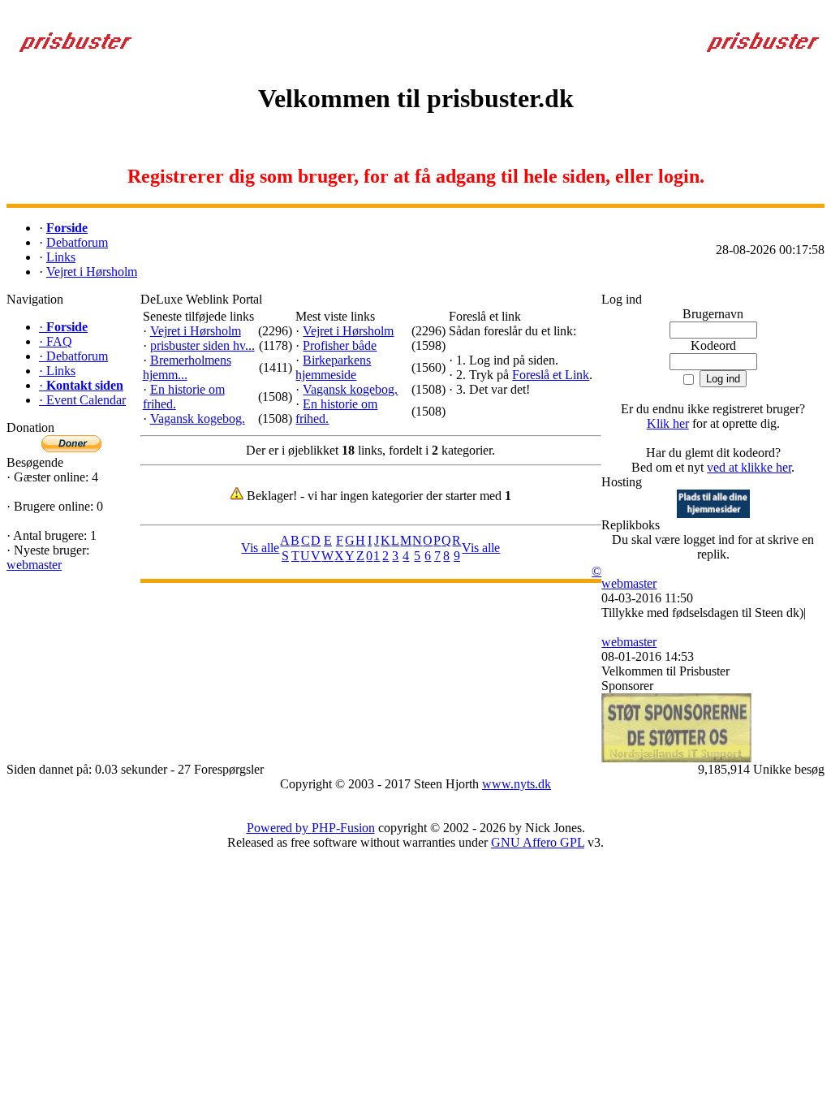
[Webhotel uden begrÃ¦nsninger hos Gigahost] (713, 513)
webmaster (34, 565)
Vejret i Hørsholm (195, 331)
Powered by (279, 828)
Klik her (668, 423)
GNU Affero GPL (537, 842)
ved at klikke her (749, 467)
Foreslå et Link (550, 375)
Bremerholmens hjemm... (187, 367)
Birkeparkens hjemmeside (333, 367)
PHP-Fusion (343, 828)
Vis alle (260, 547)
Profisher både (340, 345)
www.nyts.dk (516, 784)
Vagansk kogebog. (197, 418)
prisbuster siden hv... (202, 345)
